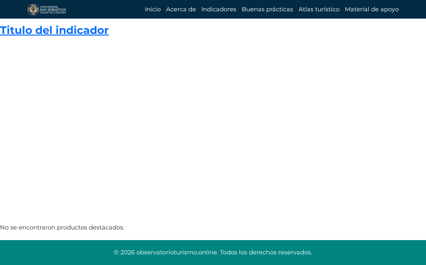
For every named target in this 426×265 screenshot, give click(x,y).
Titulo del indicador (54, 30)
